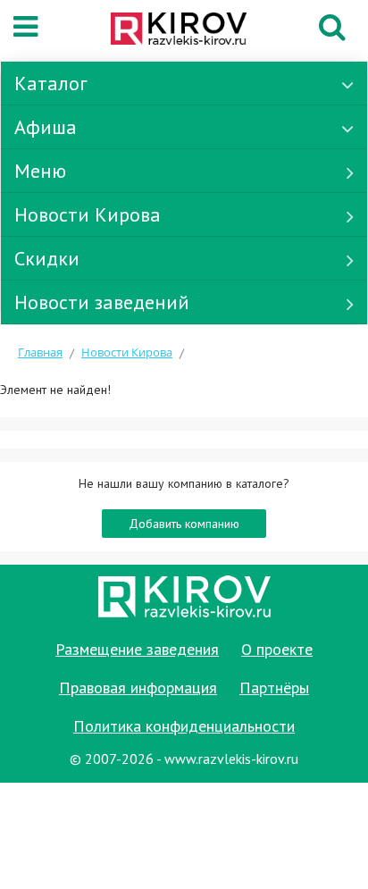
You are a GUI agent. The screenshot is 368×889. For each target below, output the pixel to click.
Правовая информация (138, 687)
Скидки (46, 258)
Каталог (51, 83)
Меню (40, 170)
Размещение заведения (137, 649)
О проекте (277, 649)
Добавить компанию (184, 524)
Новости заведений (101, 302)
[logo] (178, 30)
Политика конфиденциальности (184, 726)
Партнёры (274, 687)
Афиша (45, 126)
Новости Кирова (87, 214)
